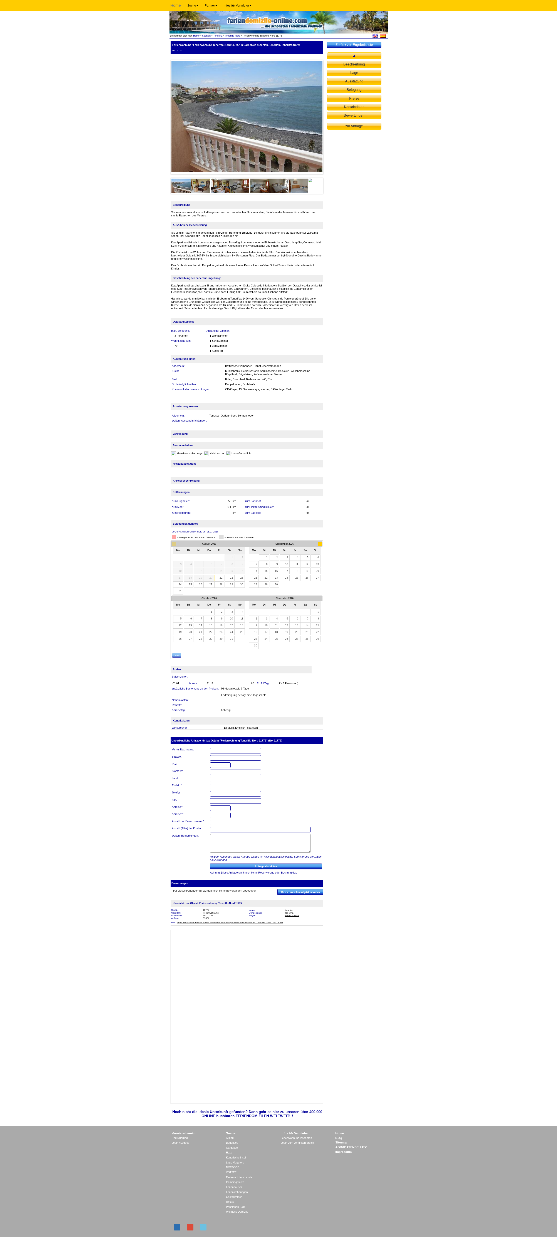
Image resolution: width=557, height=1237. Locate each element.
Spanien (206, 35)
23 (241, 577)
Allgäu (230, 1138)
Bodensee (232, 1142)
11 (296, 564)
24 (180, 584)
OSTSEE (231, 1172)
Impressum (343, 1151)
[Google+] (190, 1227)
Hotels (230, 1202)
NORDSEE (232, 1167)
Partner (210, 5)
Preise (354, 98)
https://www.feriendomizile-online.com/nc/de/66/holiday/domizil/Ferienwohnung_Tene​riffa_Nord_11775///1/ (230, 922)
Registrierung (180, 1138)
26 (200, 584)
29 (231, 584)
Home (175, 5)
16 (276, 570)
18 (296, 570)
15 (266, 570)
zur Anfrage (354, 126)
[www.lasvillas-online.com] (383, 36)
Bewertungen (354, 115)
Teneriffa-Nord (232, 35)
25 (190, 584)
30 (241, 584)
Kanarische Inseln (236, 1157)
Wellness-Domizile (237, 1211)
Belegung (354, 90)
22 (231, 577)
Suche (191, 5)
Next (329, 117)
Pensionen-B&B (235, 1207)
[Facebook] (177, 1227)
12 (307, 564)
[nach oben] (354, 55)
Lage (354, 73)
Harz (229, 1152)
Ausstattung (354, 81)
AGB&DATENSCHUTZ (351, 1147)
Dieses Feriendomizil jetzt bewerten (300, 892)
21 (221, 577)
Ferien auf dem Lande (239, 1177)
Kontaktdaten (354, 107)
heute (177, 655)
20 (317, 570)
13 (317, 564)
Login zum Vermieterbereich (297, 1142)
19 (307, 570)
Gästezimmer (234, 1197)
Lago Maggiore (235, 1162)
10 (286, 564)
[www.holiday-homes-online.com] (375, 36)
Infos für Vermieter (236, 5)
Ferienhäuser (234, 1187)
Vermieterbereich (184, 1133)
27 (210, 584)
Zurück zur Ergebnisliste (354, 45)
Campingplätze (235, 1182)
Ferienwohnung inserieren (296, 1138)
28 (221, 584)
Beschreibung (354, 64)
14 (255, 570)
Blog (338, 1138)
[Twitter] (203, 1227)
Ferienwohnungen (237, 1192)
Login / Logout (180, 1142)
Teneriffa (217, 35)
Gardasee (232, 1147)
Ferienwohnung (211, 913)
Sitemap (341, 1142)
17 (286, 570)
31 (180, 591)
